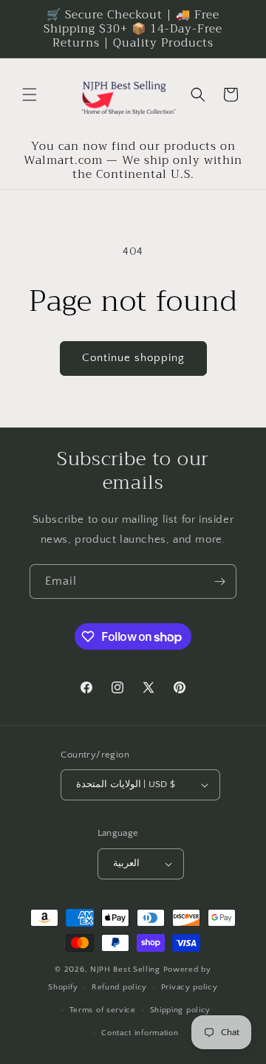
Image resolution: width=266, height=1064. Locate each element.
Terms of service (102, 1010)
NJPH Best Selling (126, 969)
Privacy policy (189, 987)
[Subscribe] (219, 581)
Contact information (139, 1033)
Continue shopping (133, 357)
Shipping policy (180, 1010)
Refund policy (119, 987)
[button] (29, 94)
